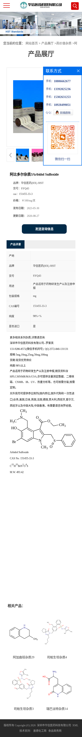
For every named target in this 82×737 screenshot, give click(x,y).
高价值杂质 (64, 43)
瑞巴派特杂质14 (57, 708)
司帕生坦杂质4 (57, 657)
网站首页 (32, 43)
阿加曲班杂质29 (23, 657)
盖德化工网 (39, 730)
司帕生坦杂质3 (24, 708)
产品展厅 (47, 43)
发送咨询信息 (44, 229)
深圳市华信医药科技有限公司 (54, 725)
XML (75, 725)
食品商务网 (54, 730)
